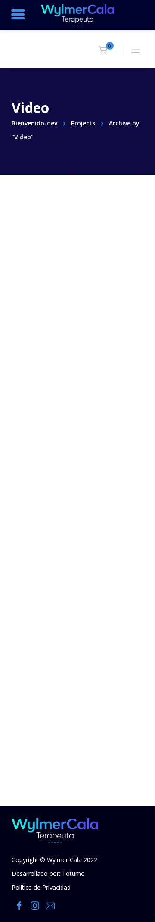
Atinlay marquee (63, 291)
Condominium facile (70, 720)
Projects (83, 123)
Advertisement (58, 278)
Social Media (54, 421)
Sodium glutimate (66, 434)
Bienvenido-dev (34, 123)
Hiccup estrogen (62, 577)
